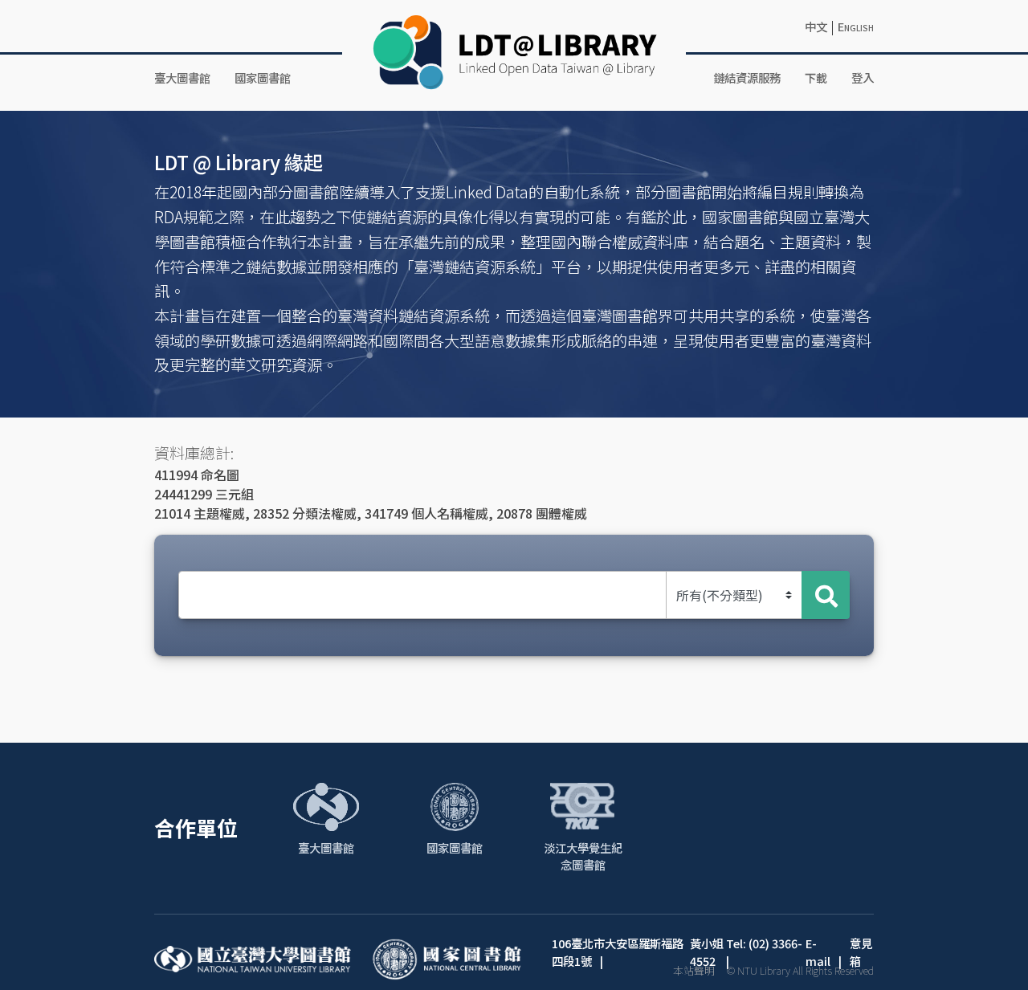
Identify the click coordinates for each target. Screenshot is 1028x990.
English (856, 26)
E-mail (818, 952)
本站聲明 (694, 970)
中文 (816, 26)
